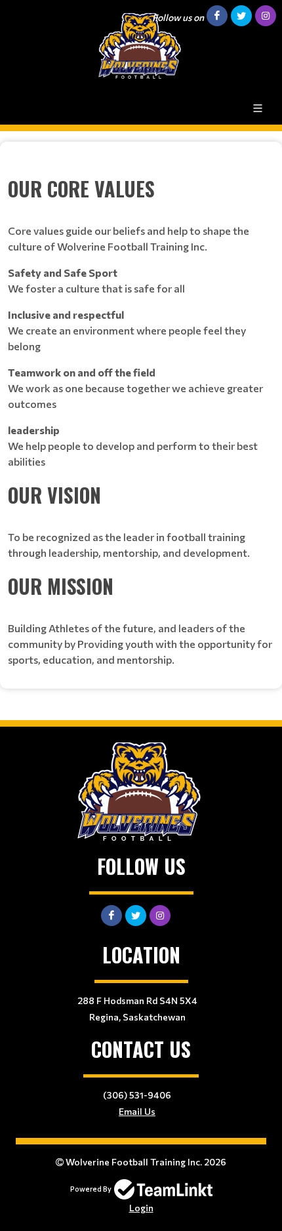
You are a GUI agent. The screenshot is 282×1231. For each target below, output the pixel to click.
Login (141, 1207)
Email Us (137, 1111)
